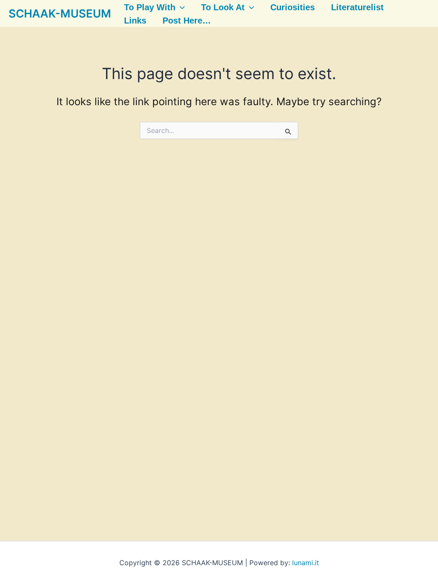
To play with (149, 7)
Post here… (187, 20)
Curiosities (292, 7)
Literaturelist (357, 7)
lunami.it (305, 562)
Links (135, 20)
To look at (223, 7)
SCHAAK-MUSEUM (60, 13)
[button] (180, 7)
